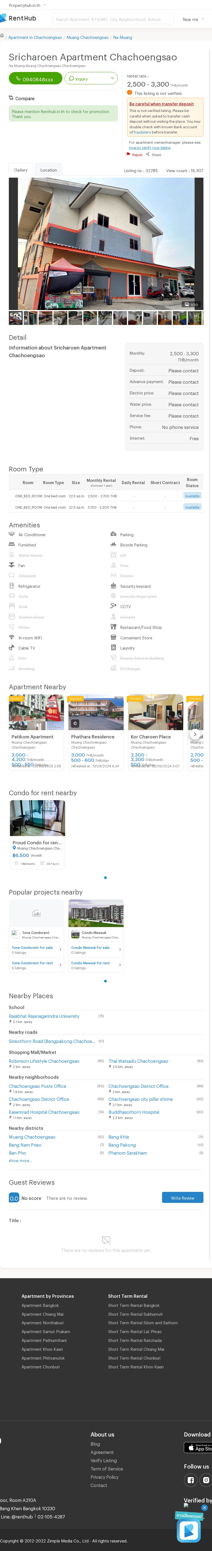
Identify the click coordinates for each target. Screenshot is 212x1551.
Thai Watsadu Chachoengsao (138, 1060)
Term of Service (107, 1468)
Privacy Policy (104, 1476)
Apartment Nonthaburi (42, 1321)
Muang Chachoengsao (88, 36)
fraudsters (142, 131)
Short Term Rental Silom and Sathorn (143, 1321)
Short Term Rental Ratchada (135, 1339)
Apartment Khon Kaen (42, 1348)
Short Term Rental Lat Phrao (135, 1330)
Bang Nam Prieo (25, 1144)
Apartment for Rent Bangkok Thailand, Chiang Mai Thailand (26, 18)
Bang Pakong (122, 1144)
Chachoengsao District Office (138, 1085)
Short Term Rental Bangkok (134, 1304)
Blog (95, 1443)
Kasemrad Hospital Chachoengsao (44, 1111)
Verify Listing (104, 1459)
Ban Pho (17, 1152)
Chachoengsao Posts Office (37, 1085)
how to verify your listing (150, 146)
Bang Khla (118, 1136)
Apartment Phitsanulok (43, 1357)
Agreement (102, 1451)
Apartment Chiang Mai (42, 1313)
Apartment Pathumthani (44, 1339)
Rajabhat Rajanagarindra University (44, 1015)
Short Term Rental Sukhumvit (135, 1313)
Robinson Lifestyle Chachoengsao (44, 1060)
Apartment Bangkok (40, 1304)
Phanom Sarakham (127, 1152)
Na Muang (122, 36)
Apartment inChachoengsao (35, 36)
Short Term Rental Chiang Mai (136, 1348)
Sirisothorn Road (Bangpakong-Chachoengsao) (52, 1040)
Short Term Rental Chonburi (134, 1357)
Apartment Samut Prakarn (46, 1330)
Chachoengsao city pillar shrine (140, 1098)
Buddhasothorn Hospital (133, 1111)
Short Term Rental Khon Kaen (136, 1366)
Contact (99, 1484)
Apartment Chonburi (41, 1366)
